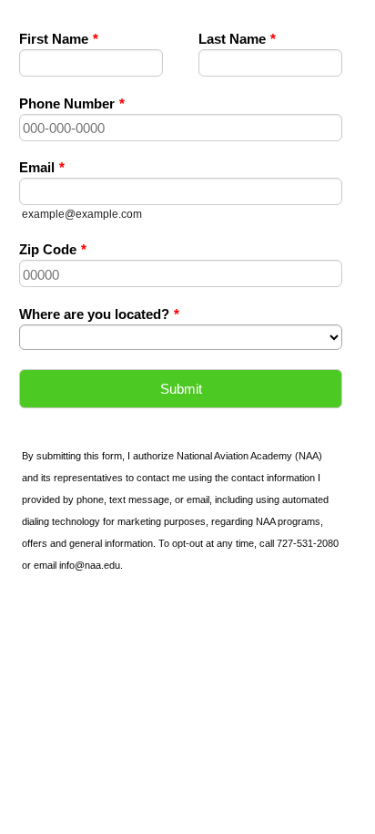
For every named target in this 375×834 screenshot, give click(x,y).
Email (42, 167)
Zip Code (52, 249)
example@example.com (82, 214)
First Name (58, 38)
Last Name (237, 38)
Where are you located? (99, 314)
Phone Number (72, 103)
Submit (181, 388)
